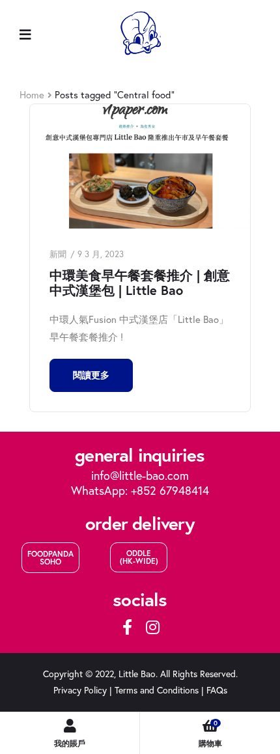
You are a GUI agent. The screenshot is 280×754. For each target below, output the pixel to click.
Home (32, 95)
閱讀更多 (91, 375)
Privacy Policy (80, 690)
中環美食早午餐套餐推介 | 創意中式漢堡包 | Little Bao (139, 282)
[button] (50, 557)
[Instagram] (152, 627)
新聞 (57, 254)
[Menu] (25, 33)
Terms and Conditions (157, 690)
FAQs (216, 690)
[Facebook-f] (127, 627)
